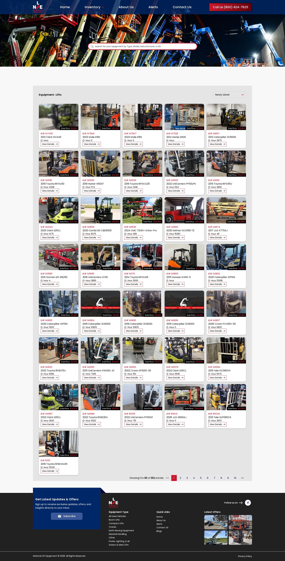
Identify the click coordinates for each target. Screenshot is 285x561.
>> (242, 478)
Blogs (159, 531)
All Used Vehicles (117, 516)
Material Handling (118, 534)
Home (65, 7)
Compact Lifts (116, 523)
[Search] (92, 46)
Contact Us (182, 7)
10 (235, 478)
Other (112, 537)
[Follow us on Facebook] (248, 503)
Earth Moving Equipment (121, 530)
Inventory (92, 7)
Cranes (112, 526)
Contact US (162, 527)
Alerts (153, 7)
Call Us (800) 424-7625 (230, 7)
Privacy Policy (245, 556)
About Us (126, 7)
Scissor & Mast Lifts (119, 544)
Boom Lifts (114, 519)
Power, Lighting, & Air (119, 541)
